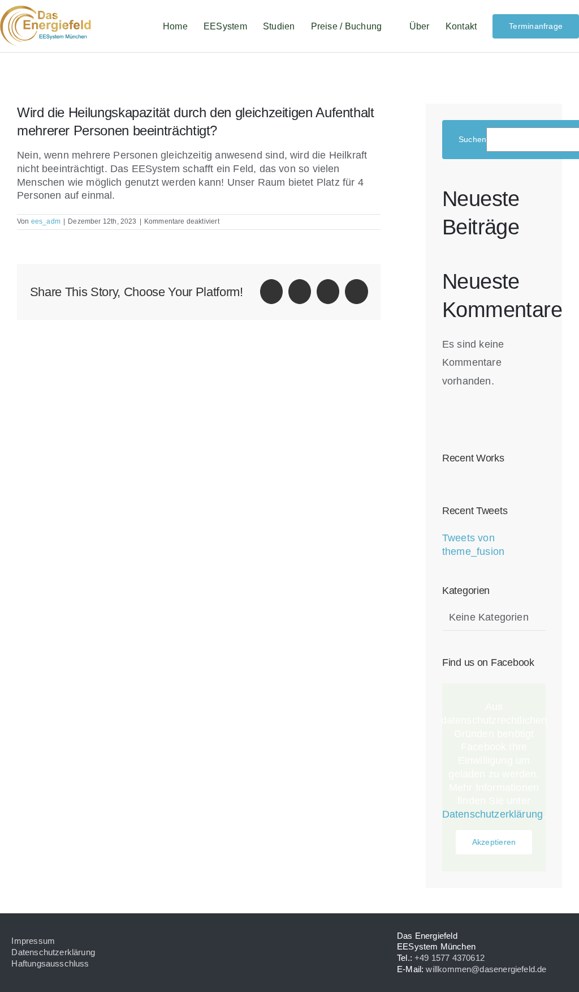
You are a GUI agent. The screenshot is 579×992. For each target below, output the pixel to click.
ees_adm (46, 221)
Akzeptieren (494, 841)
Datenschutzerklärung (492, 814)
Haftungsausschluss (50, 963)
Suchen (472, 139)
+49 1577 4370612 (449, 958)
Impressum (33, 941)
